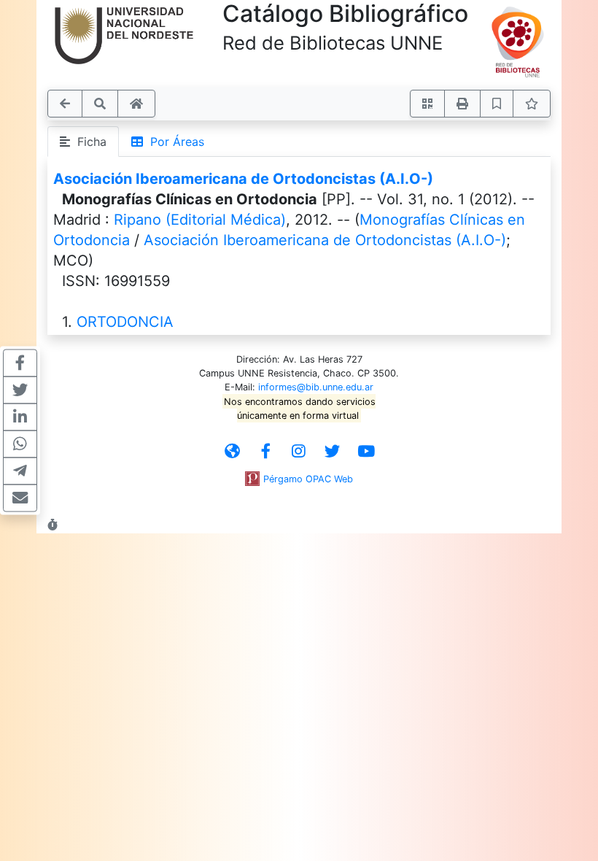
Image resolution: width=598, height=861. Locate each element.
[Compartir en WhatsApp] (20, 444)
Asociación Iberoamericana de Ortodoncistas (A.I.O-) (243, 179)
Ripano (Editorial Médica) (200, 219)
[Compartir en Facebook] (20, 363)
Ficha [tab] (88, 141)
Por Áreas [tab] (173, 141)
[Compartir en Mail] (20, 498)
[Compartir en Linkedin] (20, 417)
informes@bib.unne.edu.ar (315, 387)
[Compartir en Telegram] (20, 471)
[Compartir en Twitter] (20, 390)
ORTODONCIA (125, 322)
